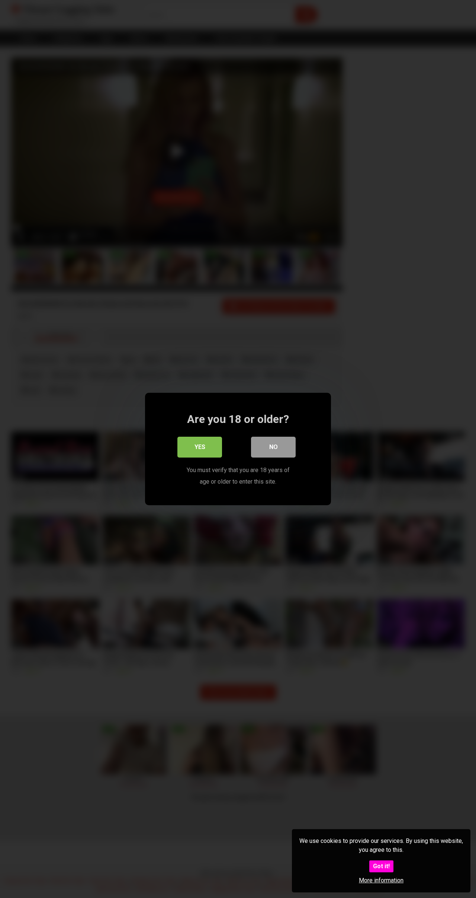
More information (381, 880)
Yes (199, 446)
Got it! (381, 866)
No (273, 446)
